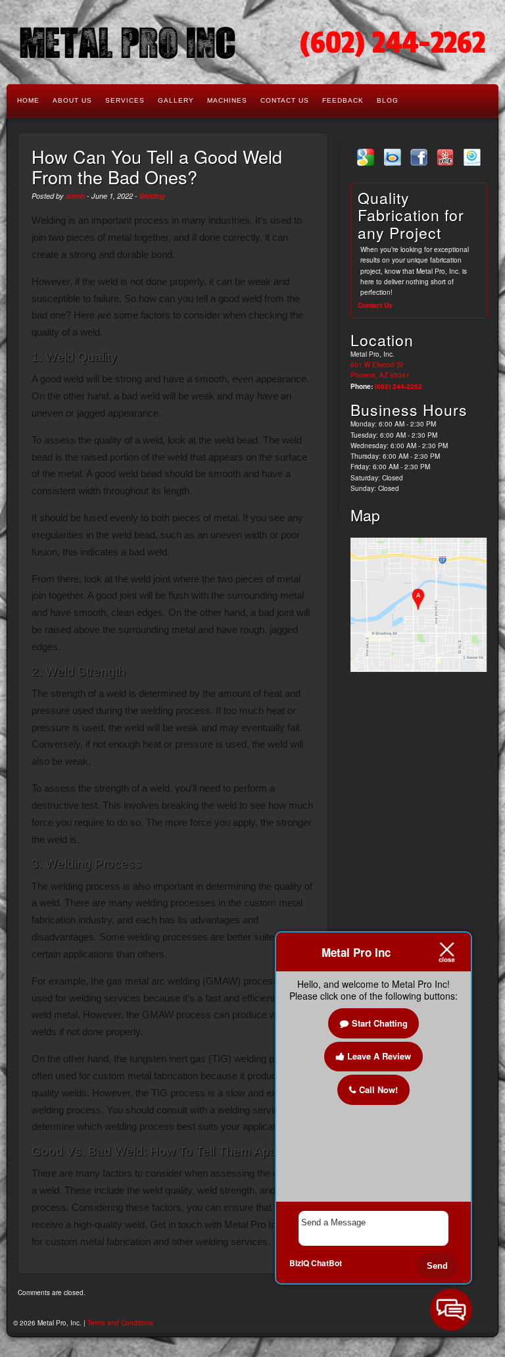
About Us (72, 100)
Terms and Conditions (120, 1322)
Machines (227, 100)
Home (28, 100)
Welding (151, 196)
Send (437, 1266)
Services (125, 100)
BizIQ (299, 1263)
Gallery (176, 100)
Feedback (343, 100)
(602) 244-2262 (392, 43)
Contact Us (284, 100)
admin (75, 196)
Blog (387, 100)
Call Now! (378, 1089)
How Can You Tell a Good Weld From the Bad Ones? (157, 166)
